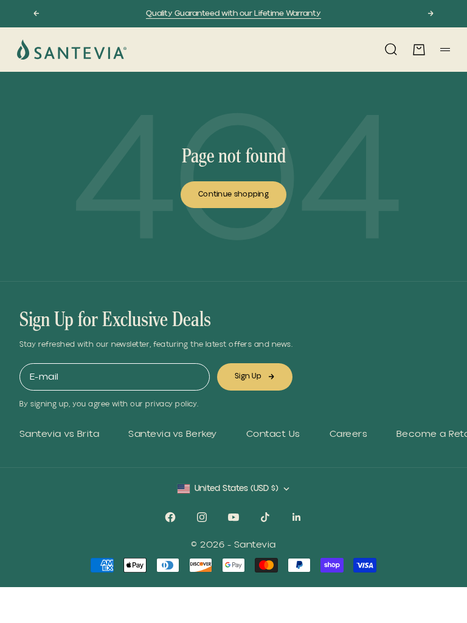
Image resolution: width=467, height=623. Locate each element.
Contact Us (273, 434)
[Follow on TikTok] (265, 517)
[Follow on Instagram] (202, 517)
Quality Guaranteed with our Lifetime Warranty (233, 13)
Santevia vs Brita (59, 434)
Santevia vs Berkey (172, 434)
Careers (348, 434)
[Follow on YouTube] (233, 517)
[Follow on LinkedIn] (297, 517)
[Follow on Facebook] (170, 517)
